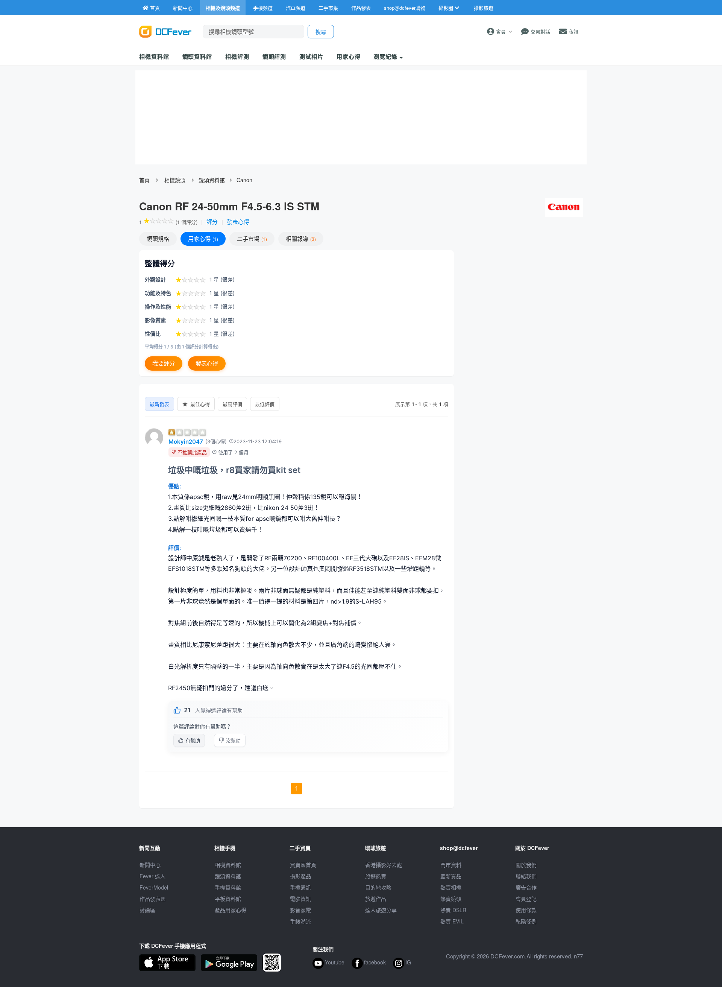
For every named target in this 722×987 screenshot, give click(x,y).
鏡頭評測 (274, 56)
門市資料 (450, 864)
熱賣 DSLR (453, 910)
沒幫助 (233, 741)
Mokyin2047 (185, 441)
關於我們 (526, 864)
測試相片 (311, 56)
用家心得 (349, 56)
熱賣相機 (450, 887)
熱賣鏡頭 (450, 898)
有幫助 (192, 741)
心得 (202, 238)
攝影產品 (300, 876)
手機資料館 (228, 887)
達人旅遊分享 (381, 910)
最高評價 (232, 404)
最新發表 (159, 404)
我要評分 (163, 363)
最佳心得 (200, 404)
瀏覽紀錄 (386, 56)
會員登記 (526, 898)
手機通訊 (300, 887)
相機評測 (237, 56)
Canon (244, 180)
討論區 (147, 910)
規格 (158, 238)
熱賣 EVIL (452, 921)
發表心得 (238, 221)
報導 (300, 238)
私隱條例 (526, 921)
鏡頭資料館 (197, 56)
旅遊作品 (375, 898)
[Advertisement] (522, 305)
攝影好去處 (383, 864)
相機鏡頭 (174, 180)
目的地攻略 (378, 887)
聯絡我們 (526, 876)
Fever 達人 (152, 876)
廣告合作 (526, 887)
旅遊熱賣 (375, 876)
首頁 (144, 180)
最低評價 (265, 404)
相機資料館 (154, 56)
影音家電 (300, 910)
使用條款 (526, 910)
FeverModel (154, 887)
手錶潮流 (300, 921)
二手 (251, 238)
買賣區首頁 (303, 864)
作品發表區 (153, 898)
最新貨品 (450, 876)
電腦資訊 (300, 898)
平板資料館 (228, 898)
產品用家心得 (230, 910)
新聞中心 (150, 864)
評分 (212, 221)
